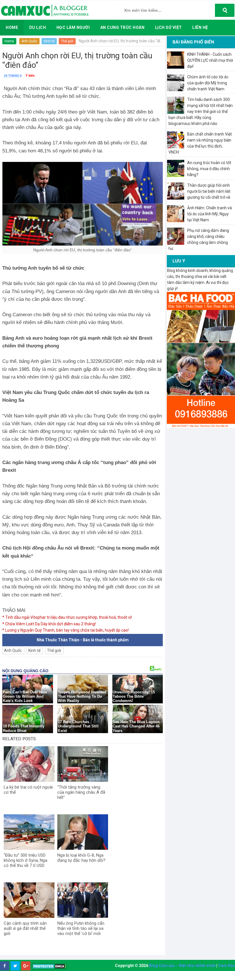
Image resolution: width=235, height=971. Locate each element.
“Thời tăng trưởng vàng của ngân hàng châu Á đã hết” (81, 792)
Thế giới (67, 41)
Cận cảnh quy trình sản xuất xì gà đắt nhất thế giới (25, 928)
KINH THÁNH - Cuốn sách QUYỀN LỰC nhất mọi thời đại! (210, 60)
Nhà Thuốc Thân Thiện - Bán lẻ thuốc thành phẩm (83, 640)
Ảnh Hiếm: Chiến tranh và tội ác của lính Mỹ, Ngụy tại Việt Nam (209, 214)
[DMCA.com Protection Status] (49, 966)
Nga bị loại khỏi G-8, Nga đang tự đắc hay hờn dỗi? (81, 858)
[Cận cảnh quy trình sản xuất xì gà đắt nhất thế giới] (29, 900)
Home (9, 41)
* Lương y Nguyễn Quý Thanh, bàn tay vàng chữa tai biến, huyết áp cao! (65, 630)
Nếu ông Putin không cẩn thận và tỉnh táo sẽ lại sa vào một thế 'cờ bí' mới (80, 928)
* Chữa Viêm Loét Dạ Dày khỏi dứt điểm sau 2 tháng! (49, 624)
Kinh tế (49, 41)
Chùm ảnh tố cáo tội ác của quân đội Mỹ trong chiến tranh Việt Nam (207, 83)
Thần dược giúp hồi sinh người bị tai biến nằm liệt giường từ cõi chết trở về (208, 191)
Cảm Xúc (226, 965)
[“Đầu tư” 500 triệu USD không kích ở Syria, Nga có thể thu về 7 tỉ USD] (29, 832)
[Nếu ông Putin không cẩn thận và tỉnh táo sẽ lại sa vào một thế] (82, 900)
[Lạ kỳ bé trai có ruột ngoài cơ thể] (29, 764)
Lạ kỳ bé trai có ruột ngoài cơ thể (28, 790)
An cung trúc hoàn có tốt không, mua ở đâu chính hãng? (209, 168)
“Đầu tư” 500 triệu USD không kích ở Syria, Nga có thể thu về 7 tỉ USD (25, 860)
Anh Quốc (29, 41)
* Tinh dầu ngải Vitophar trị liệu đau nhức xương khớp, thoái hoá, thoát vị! (67, 617)
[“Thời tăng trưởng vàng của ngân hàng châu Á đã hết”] (82, 764)
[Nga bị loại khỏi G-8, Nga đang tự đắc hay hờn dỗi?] (82, 832)
